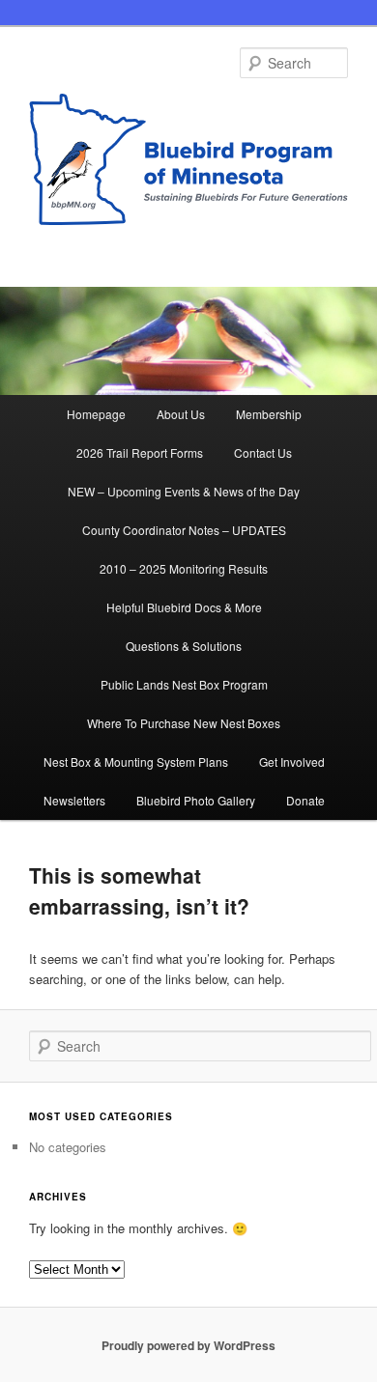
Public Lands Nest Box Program (184, 684)
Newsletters (74, 800)
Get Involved (292, 761)
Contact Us (263, 452)
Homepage (96, 414)
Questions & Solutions (184, 645)
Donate (305, 800)
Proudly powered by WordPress (189, 1345)
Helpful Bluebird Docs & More (184, 607)
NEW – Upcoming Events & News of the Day (184, 491)
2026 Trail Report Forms (139, 452)
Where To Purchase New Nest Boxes (183, 723)
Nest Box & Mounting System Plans (136, 761)
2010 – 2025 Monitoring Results (184, 568)
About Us (181, 414)
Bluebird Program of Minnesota (189, 166)
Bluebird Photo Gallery (195, 800)
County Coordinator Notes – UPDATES (184, 530)
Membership (269, 414)
